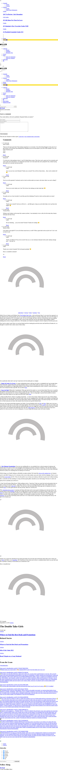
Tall (6, 757)
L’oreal (43, 404)
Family (4, 83)
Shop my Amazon (10, 97)
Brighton (12, 491)
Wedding (8, 90)
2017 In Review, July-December (13, 14)
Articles (12, 622)
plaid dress (20, 312)
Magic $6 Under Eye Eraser (8, 383)
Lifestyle (5, 87)
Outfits (4, 11)
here (26, 387)
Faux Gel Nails (5, 390)
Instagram (15, 560)
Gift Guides (6, 17)
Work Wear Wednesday (11, 80)
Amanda (5, 74)
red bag (26, 312)
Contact (8, 76)
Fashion (5, 78)
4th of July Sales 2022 (7, 650)
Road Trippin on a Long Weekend (10, 656)
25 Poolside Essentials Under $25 (13, 32)
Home (4, 82)
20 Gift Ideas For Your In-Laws (13, 20)
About (7, 75)
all (5, 758)
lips (39, 312)
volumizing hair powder (8, 490)
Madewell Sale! (6, 102)
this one (13, 486)
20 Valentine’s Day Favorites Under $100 (15, 26)
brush (1, 492)
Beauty (7, 88)
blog (3, 560)
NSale (4, 85)
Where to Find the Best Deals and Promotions (17, 635)
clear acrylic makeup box (45, 473)
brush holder (8, 477)
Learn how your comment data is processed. (29, 136)
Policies (5, 745)
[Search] (15, 107)
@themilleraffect (4, 665)
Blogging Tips (9, 91)
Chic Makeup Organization (8, 466)
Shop (4, 94)
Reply (4, 155)
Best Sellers (6, 101)
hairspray (2, 495)
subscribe (17, 761)
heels (30, 312)
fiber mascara (31, 407)
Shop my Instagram (10, 95)
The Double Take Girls (25, 315)
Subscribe (5, 98)
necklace (35, 312)
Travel (4, 93)
